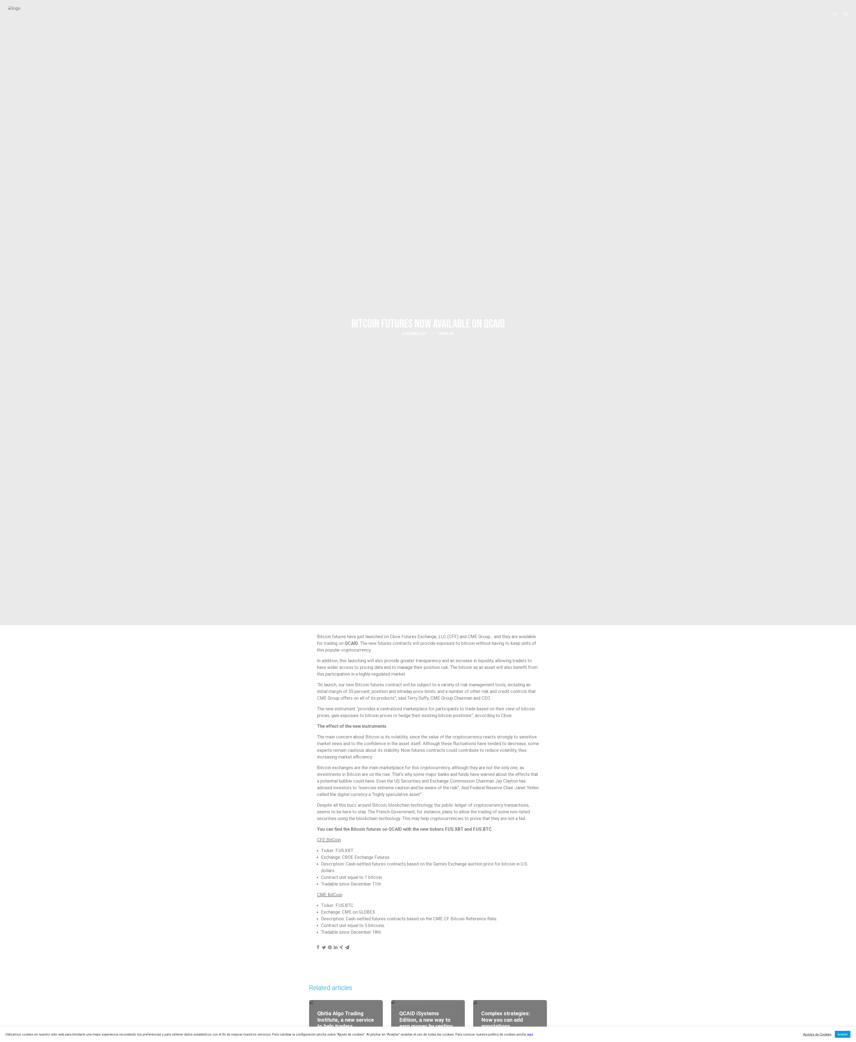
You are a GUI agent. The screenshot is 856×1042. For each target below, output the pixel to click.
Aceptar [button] (842, 1034)
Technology (446, 333)
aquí (530, 1034)
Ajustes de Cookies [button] (817, 1034)
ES (835, 14)
